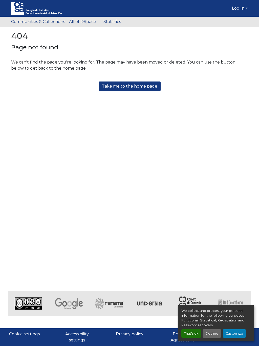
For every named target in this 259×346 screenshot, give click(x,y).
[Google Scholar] (69, 303)
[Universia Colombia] (150, 303)
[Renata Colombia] (109, 303)
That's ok (191, 333)
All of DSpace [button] (82, 21)
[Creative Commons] (28, 303)
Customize (234, 333)
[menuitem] (84, 22)
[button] (36, 8)
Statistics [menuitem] (112, 21)
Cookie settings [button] (24, 334)
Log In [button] (239, 8)
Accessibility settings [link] (77, 337)
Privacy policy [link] (129, 334)
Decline (211, 333)
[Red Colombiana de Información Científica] (230, 303)
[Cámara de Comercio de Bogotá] (190, 303)
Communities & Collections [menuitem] (38, 21)
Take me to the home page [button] (129, 86)
